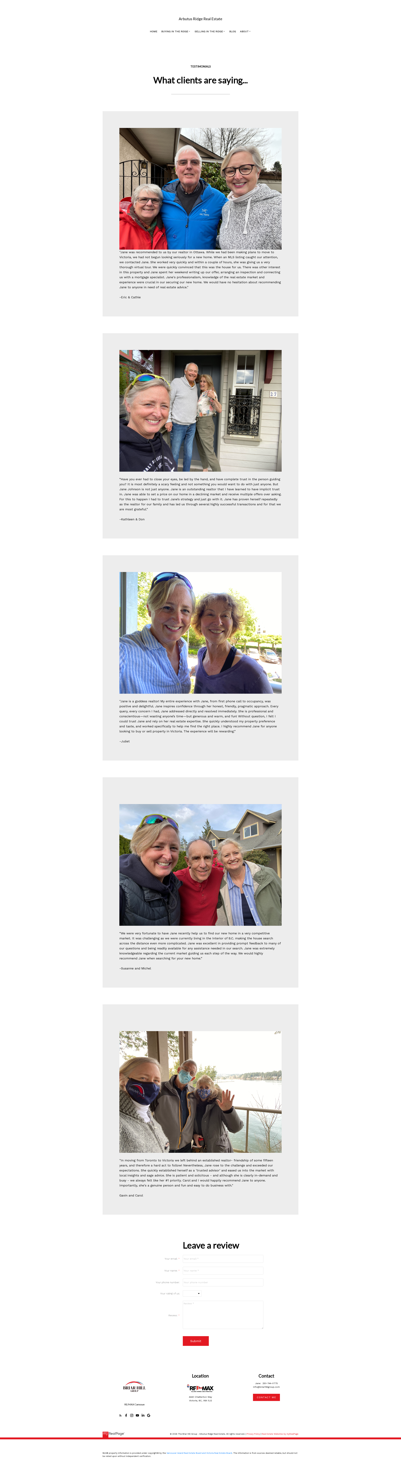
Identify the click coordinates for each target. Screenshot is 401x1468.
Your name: (171, 1270)
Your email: (171, 1258)
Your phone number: (168, 1282)
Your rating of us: (170, 1293)
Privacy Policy (253, 1434)
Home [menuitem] (153, 31)
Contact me (266, 1397)
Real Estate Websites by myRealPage (280, 1434)
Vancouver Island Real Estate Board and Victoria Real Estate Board (199, 1453)
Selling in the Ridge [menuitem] (209, 31)
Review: (173, 1315)
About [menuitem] (244, 31)
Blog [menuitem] (232, 31)
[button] (120, 1415)
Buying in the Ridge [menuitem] (174, 31)
